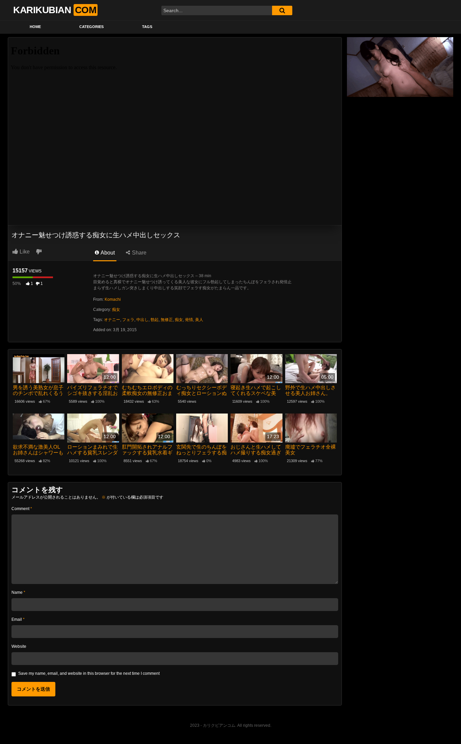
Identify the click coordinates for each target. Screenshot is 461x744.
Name (18, 592)
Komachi (113, 299)
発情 (189, 319)
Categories (91, 27)
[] (282, 10)
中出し (142, 319)
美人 (199, 319)
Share (138, 253)
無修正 (167, 319)
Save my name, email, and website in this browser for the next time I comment (89, 673)
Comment (21, 508)
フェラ (128, 319)
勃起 (155, 319)
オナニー (112, 319)
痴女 (116, 309)
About (107, 253)
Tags (147, 27)
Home (35, 27)
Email (18, 619)
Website (18, 646)
